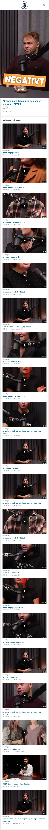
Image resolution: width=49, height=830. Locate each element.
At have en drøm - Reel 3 (13, 257)
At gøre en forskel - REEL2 (14, 292)
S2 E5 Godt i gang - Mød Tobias (16, 784)
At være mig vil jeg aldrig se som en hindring (22, 503)
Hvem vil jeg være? (11, 153)
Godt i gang (6, 107)
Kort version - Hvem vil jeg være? (17, 327)
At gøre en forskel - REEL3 (14, 538)
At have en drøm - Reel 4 (13, 642)
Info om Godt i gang (11, 749)
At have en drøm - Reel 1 (13, 361)
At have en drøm (10, 677)
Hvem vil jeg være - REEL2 (14, 396)
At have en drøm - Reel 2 (13, 573)
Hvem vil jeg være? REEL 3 (14, 607)
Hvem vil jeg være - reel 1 (13, 187)
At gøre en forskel (10, 468)
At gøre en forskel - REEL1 (14, 222)
